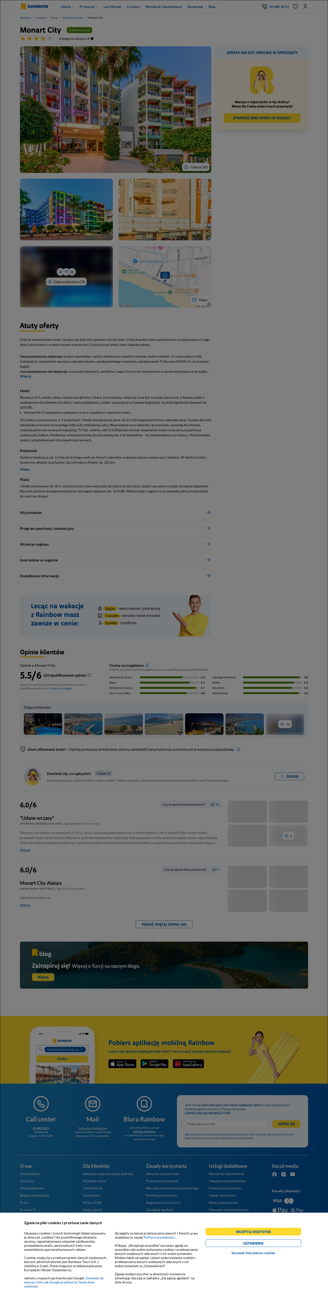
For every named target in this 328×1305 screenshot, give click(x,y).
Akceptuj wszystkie (255, 1232)
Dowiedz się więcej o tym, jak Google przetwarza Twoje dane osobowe (63, 1282)
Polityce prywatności (159, 1237)
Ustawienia (261, 1244)
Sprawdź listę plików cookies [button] (253, 1253)
